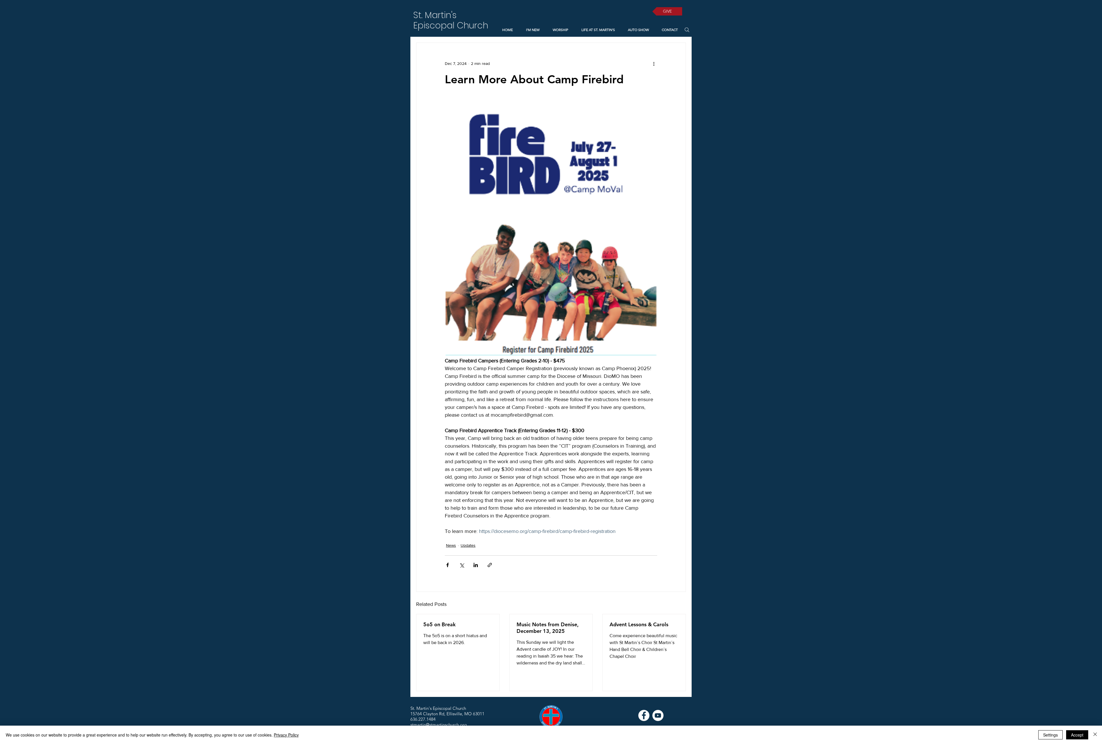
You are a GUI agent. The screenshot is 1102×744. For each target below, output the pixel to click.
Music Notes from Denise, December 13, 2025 (548, 627)
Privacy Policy (286, 735)
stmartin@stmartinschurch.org (438, 724)
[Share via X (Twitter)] (461, 565)
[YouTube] (657, 715)
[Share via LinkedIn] (475, 565)
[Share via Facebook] (447, 565)
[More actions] (653, 63)
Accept (1077, 735)
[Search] (687, 30)
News (451, 545)
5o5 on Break (439, 624)
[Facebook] (643, 715)
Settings (1050, 735)
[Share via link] (489, 565)
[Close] (1095, 734)
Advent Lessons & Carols (639, 624)
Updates (468, 545)
